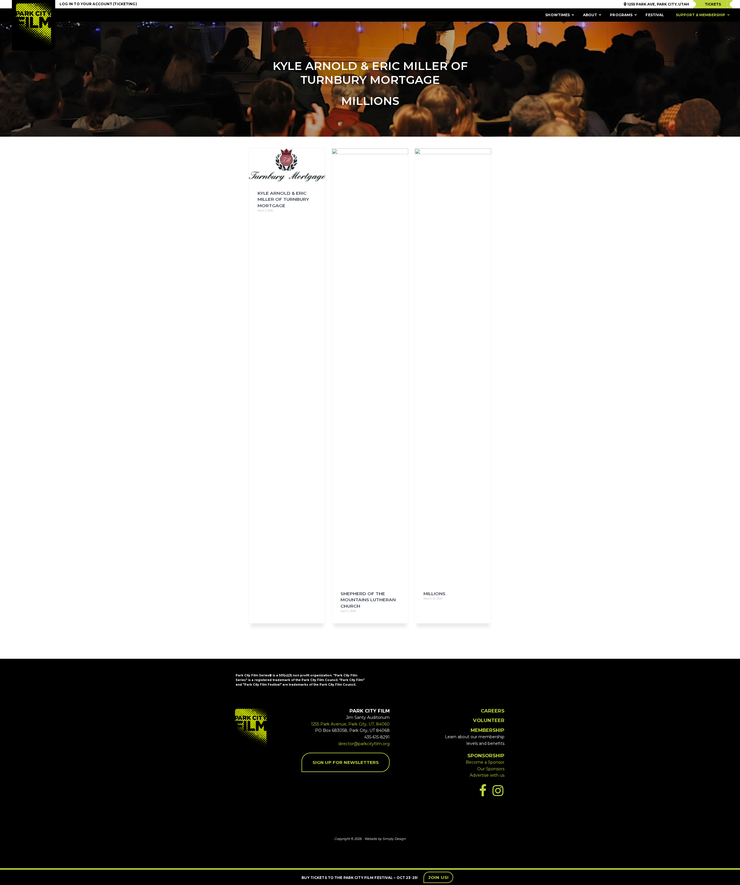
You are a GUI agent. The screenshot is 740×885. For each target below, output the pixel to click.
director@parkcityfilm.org (364, 743)
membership (487, 730)
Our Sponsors (490, 768)
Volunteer (488, 720)
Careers (492, 711)
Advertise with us (487, 775)
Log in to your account (86, 4)
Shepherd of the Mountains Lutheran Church (368, 600)
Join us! (438, 877)
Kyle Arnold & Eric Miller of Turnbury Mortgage (283, 199)
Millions (434, 593)
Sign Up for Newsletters (345, 762)
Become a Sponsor (485, 762)
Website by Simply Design (385, 839)
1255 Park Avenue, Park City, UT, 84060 (350, 724)
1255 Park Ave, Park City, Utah (657, 4)
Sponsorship (485, 755)
